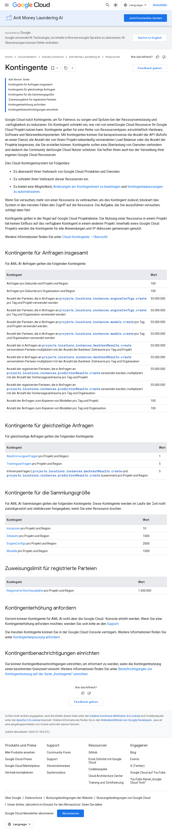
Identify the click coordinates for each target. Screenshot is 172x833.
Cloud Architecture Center (106, 776)
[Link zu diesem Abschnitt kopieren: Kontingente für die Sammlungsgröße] (94, 493)
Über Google (13, 798)
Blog (133, 752)
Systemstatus (56, 772)
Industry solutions (53, 56)
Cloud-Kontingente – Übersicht (84, 237)
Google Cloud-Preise (18, 759)
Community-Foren (59, 752)
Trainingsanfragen (19, 463)
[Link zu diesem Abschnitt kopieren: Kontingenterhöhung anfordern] (80, 608)
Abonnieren (70, 813)
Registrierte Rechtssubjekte (25, 590)
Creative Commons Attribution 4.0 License (115, 715)
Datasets (13, 536)
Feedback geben (150, 68)
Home (8, 56)
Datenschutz (33, 798)
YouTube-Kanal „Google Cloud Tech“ (146, 781)
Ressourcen (113, 56)
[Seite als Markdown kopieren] (66, 68)
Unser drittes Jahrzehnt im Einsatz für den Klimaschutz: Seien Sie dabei (54, 804)
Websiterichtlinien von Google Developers (126, 720)
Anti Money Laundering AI (38, 18)
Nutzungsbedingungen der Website (69, 798)
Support (113, 624)
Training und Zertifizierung (106, 782)
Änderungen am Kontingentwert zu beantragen (87, 187)
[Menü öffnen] (7, 5)
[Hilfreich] (157, 57)
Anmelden (160, 5)
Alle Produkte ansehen (20, 752)
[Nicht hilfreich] (164, 57)
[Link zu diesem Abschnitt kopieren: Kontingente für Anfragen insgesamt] (92, 253)
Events (134, 759)
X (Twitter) (137, 765)
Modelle (12, 551)
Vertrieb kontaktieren (19, 772)
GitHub (93, 752)
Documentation (27, 56)
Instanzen (13, 528)
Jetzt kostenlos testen (145, 18)
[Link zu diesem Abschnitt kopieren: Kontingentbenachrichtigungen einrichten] (103, 653)
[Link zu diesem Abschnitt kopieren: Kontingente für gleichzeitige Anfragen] (97, 426)
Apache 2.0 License (28, 720)
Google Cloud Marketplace (22, 765)
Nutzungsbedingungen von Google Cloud (123, 798)
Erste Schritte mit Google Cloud (105, 760)
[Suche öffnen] (107, 5)
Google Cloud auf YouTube (147, 772)
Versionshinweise (58, 765)
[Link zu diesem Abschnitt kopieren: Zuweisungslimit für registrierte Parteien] (101, 568)
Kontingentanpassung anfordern (36, 637)
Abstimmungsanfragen (22, 456)
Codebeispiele (98, 769)
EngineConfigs (16, 543)
